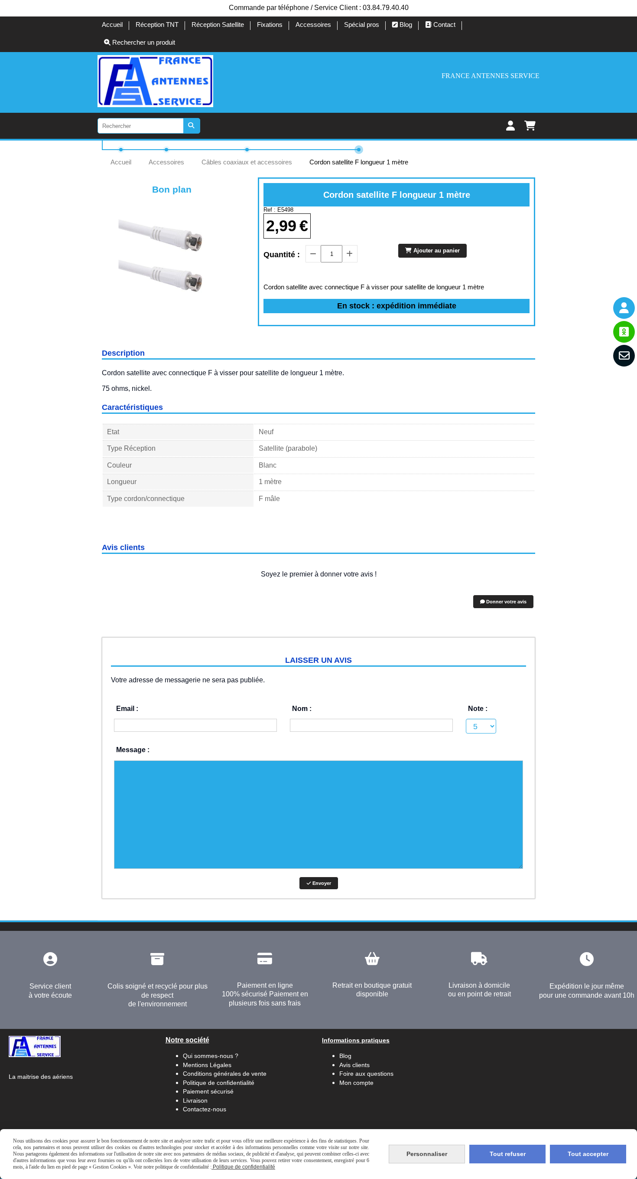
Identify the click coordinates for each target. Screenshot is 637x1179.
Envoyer (321, 883)
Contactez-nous (204, 1109)
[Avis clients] (624, 332)
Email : (127, 708)
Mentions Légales (207, 1064)
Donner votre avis (505, 601)
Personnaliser (426, 1153)
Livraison (195, 1100)
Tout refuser (508, 1153)
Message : (133, 749)
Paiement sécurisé (208, 1091)
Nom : (302, 708)
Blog (345, 1055)
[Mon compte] (624, 308)
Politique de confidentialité (218, 1082)
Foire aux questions (366, 1073)
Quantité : (281, 254)
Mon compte (356, 1082)
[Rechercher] (192, 126)
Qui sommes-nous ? (210, 1055)
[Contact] (624, 356)
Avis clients (355, 1064)
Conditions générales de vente (224, 1073)
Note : (478, 708)
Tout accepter (588, 1153)
